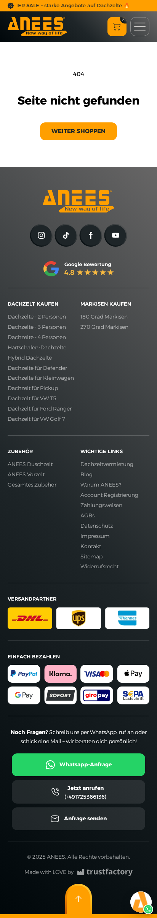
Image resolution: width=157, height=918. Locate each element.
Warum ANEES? (100, 484)
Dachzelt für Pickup (33, 388)
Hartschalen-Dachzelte (37, 347)
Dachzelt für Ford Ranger (40, 408)
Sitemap (91, 556)
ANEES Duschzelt (30, 464)
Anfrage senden (85, 818)
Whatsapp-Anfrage (85, 764)
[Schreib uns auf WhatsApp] (141, 902)
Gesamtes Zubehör (32, 484)
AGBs (87, 515)
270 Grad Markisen (104, 326)
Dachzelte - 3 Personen (37, 326)
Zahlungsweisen (101, 505)
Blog (86, 474)
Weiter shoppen (78, 131)
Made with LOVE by (49, 872)
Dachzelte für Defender (37, 368)
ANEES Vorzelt (26, 474)
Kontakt (90, 546)
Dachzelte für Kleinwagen (41, 377)
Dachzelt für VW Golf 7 (36, 418)
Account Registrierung (109, 495)
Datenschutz (96, 525)
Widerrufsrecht (99, 566)
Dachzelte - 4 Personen (37, 337)
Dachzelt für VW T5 (32, 398)
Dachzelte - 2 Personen (37, 316)
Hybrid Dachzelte (30, 357)
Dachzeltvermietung (106, 464)
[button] (117, 26)
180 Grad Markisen (104, 316)
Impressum (95, 536)
